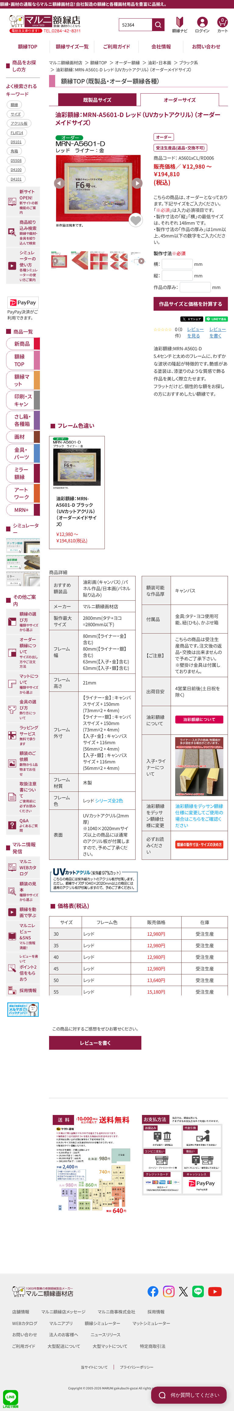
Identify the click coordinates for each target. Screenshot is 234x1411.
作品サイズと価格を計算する (190, 303)
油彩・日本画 (159, 62)
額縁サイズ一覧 (72, 46)
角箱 (14, 150)
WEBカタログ (24, 1323)
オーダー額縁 (127, 62)
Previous (59, 183)
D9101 (16, 141)
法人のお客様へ (63, 1334)
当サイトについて (94, 1367)
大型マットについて (110, 1346)
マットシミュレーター (151, 1323)
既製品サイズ (97, 99)
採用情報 (156, 1312)
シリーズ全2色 (109, 800)
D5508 (16, 160)
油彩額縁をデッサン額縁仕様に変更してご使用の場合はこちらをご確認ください (199, 815)
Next (137, 183)
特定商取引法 (152, 1346)
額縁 (14, 104)
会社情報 (161, 46)
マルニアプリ (61, 1323)
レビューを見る (195, 332)
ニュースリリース (105, 1334)
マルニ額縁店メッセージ (63, 1312)
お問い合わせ (206, 46)
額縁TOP (27, 46)
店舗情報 (20, 1312)
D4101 (16, 178)
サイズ (15, 113)
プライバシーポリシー (137, 1367)
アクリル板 (19, 123)
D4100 (16, 169)
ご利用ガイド (116, 46)
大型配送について (64, 1346)
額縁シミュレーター (102, 1323)
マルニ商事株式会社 (116, 1312)
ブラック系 (188, 62)
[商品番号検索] (158, 25)
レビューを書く (217, 332)
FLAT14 (17, 132)
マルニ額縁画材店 (65, 62)
